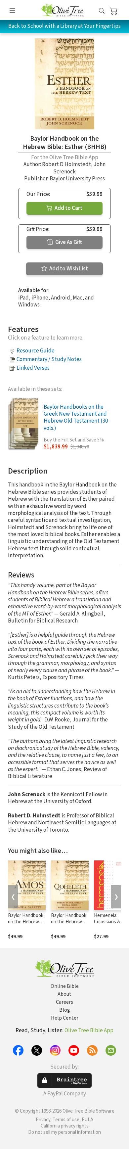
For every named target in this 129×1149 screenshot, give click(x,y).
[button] (102, 11)
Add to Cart (68, 208)
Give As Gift (68, 242)
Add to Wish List (68, 269)
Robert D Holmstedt (66, 164)
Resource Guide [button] (36, 351)
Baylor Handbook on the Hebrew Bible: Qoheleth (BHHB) (68, 925)
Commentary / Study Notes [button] (49, 359)
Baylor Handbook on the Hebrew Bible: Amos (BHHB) (25, 925)
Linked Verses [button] (33, 368)
